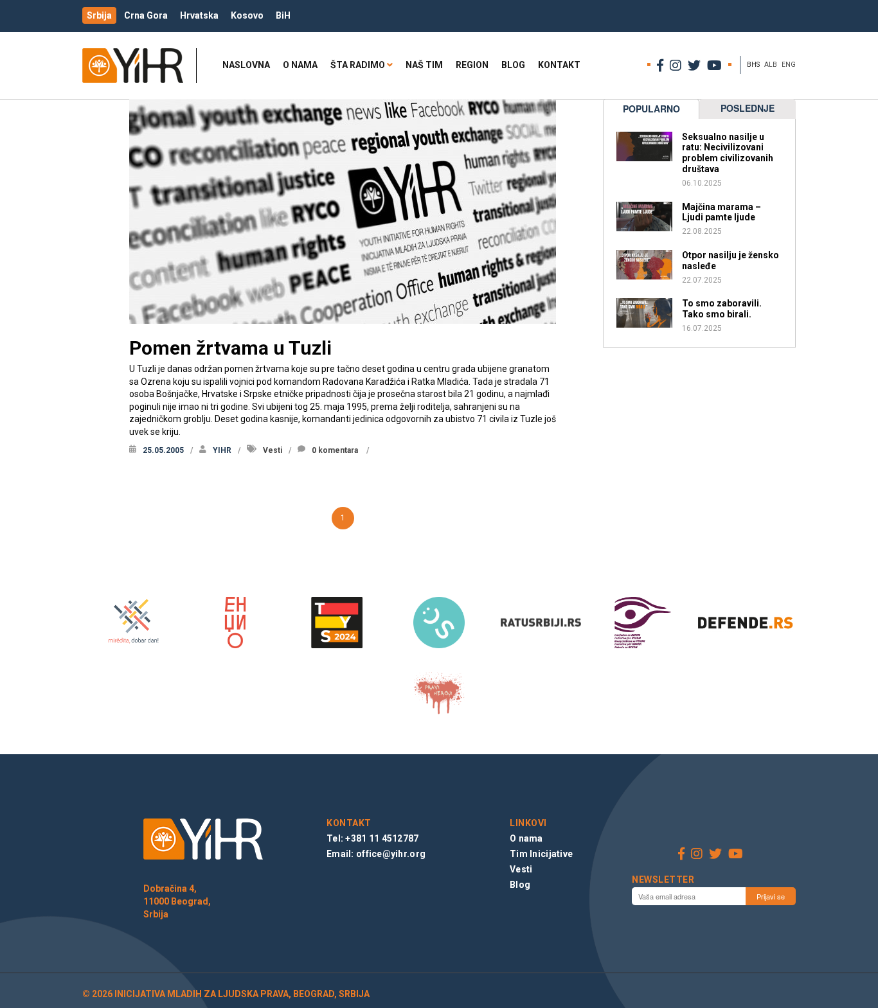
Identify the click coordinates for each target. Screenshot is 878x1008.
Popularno (651, 108)
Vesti (272, 450)
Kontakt (559, 65)
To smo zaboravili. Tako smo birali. (722, 308)
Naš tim (424, 65)
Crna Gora (146, 15)
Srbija (99, 15)
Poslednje (748, 108)
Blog (513, 65)
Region (472, 65)
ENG (789, 64)
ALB (770, 64)
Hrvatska (199, 15)
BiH (283, 15)
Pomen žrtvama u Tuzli (230, 348)
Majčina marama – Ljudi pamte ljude (721, 212)
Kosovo (247, 15)
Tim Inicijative (541, 854)
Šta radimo (357, 65)
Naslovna (246, 65)
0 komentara (335, 450)
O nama (300, 65)
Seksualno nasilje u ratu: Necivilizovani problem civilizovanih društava (727, 153)
